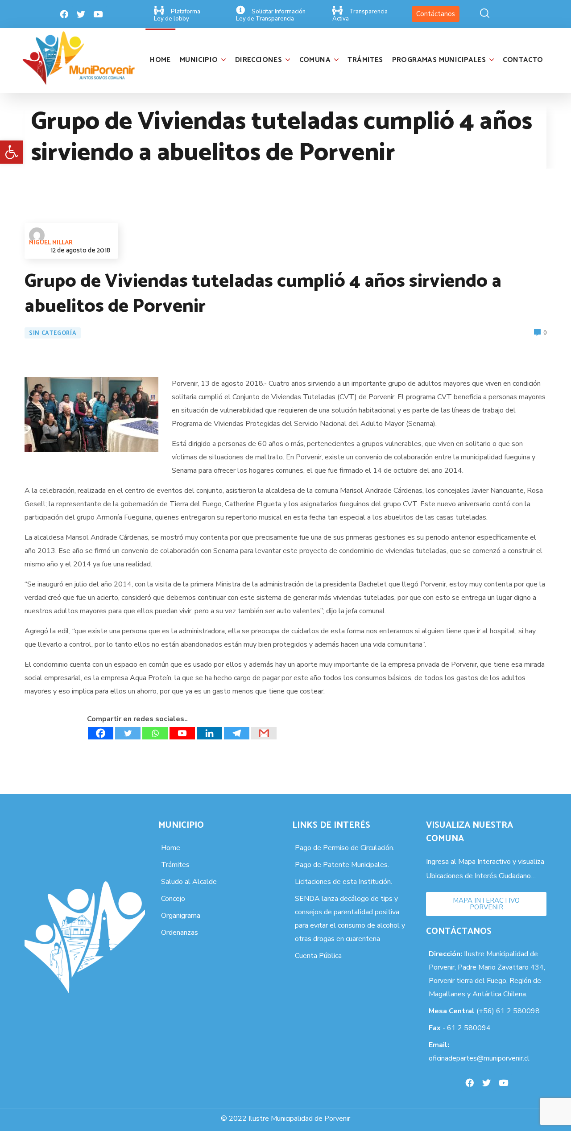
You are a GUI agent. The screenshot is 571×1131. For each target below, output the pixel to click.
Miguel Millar (51, 243)
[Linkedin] (209, 733)
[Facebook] (64, 14)
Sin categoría (52, 333)
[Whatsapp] (155, 733)
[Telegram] (236, 733)
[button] (11, 152)
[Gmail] (264, 733)
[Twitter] (81, 14)
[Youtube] (98, 14)
